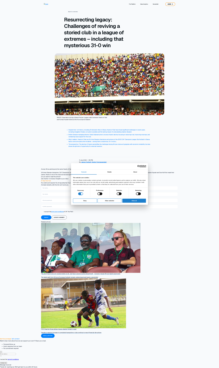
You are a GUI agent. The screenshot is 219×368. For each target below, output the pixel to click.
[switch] (99, 193)
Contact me (3, 363)
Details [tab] (109, 172)
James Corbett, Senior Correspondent (94, 162)
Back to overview (73, 11)
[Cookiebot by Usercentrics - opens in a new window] (138, 166)
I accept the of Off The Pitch (58, 212)
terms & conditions (13, 359)
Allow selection (109, 200)
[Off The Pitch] (51, 4)
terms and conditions (57, 212)
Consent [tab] (83, 172)
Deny (84, 200)
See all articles (47, 335)
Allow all (134, 200)
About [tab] (135, 172)
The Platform (132, 4)
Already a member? (59, 217)
